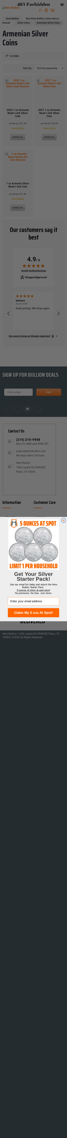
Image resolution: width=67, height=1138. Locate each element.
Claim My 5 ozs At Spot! (33, 612)
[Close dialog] (63, 520)
